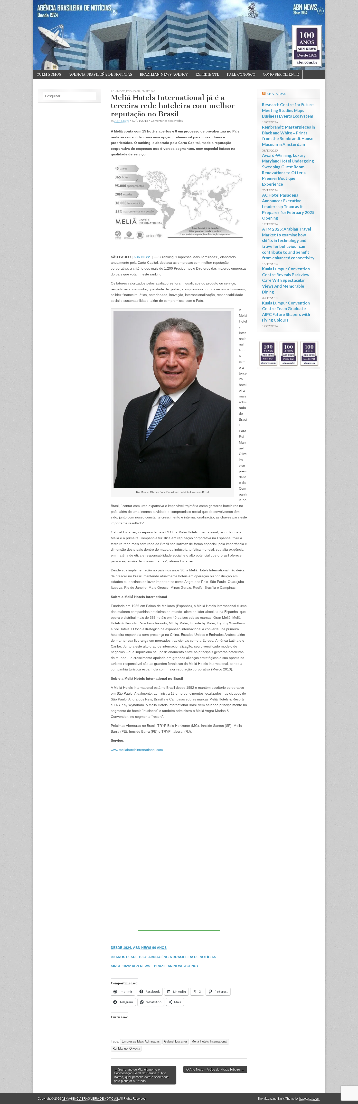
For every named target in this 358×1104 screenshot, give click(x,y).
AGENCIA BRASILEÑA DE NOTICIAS (100, 74)
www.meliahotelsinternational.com (137, 750)
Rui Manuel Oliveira (126, 1048)
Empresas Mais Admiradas (141, 1041)
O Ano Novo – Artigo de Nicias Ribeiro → (215, 1069)
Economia (133, 91)
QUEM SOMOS (49, 74)
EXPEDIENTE (207, 74)
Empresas (148, 91)
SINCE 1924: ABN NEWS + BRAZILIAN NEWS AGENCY (154, 966)
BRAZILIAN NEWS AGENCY (164, 74)
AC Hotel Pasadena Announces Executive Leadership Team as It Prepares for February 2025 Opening (288, 206)
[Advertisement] (179, 896)
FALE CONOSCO (241, 74)
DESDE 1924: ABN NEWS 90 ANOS (139, 948)
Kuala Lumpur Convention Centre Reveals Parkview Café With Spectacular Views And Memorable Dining (286, 280)
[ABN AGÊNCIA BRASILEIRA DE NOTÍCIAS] (179, 35)
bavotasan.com (309, 1098)
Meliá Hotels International (209, 1041)
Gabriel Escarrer (175, 1041)
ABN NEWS (118, 91)
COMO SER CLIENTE (281, 74)
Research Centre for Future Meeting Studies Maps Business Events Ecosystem (288, 110)
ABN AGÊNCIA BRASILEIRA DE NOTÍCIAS (90, 1098)
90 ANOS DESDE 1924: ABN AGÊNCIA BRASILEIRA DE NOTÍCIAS (163, 957)
